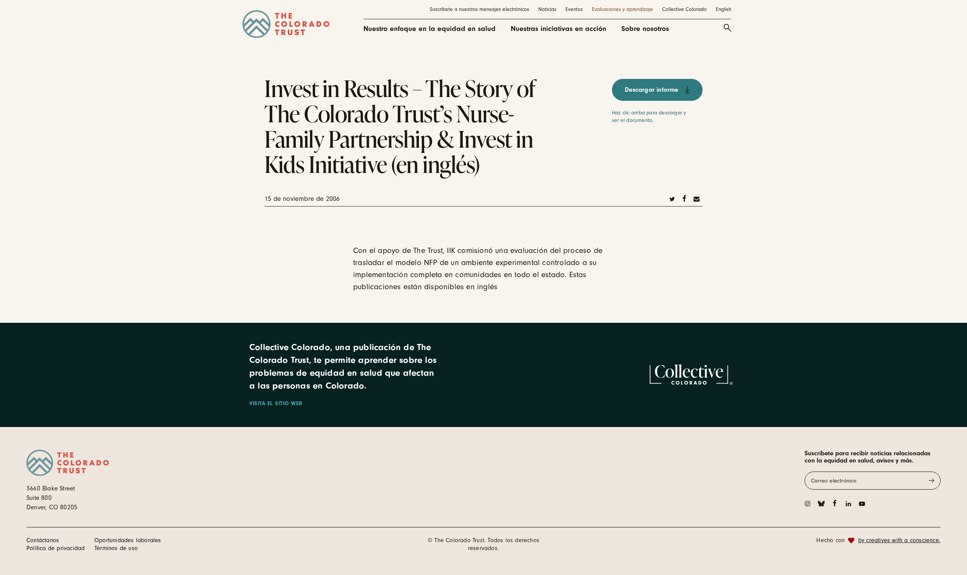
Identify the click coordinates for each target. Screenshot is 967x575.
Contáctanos (42, 540)
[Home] (286, 24)
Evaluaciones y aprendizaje (622, 9)
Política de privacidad (55, 548)
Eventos (574, 9)
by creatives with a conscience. (899, 540)
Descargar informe (651, 89)
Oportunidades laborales (127, 540)
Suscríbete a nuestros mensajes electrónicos (479, 9)
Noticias (547, 9)
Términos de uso (116, 548)
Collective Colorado (684, 9)
